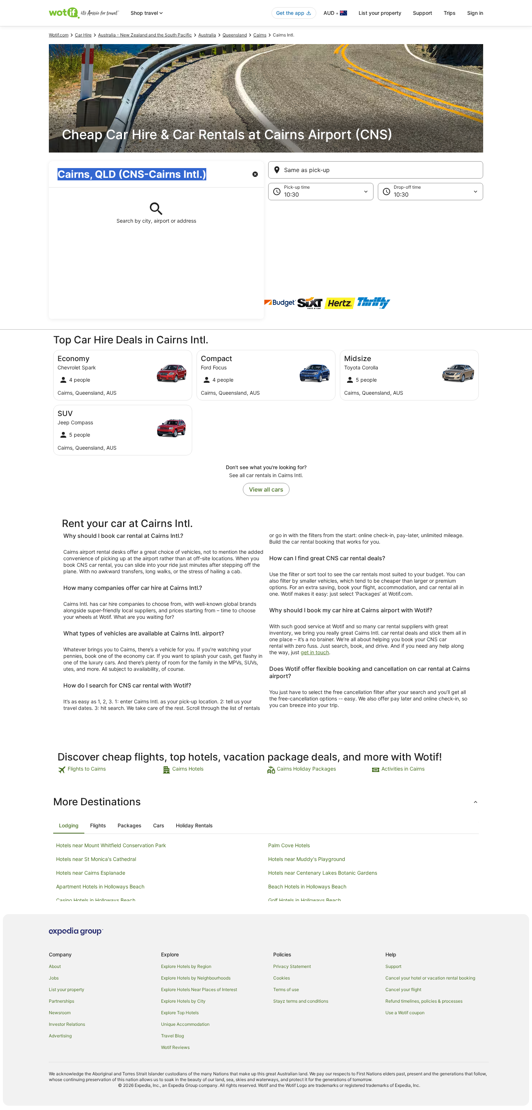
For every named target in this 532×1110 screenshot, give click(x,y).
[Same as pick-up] (375, 170)
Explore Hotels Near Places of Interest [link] (199, 989)
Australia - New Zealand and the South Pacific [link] (145, 35)
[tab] (68, 825)
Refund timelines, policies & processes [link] (424, 1001)
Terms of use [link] (286, 989)
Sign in (475, 13)
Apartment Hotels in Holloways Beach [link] (100, 886)
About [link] (55, 966)
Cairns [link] (259, 35)
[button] (266, 236)
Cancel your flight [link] (403, 989)
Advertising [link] (60, 1035)
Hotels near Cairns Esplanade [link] (90, 873)
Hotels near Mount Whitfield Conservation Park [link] (111, 845)
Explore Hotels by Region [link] (186, 966)
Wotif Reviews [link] (175, 1047)
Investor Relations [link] (67, 1024)
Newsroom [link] (60, 1012)
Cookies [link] (281, 978)
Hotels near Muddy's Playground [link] (306, 859)
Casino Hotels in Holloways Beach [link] (95, 900)
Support (422, 13)
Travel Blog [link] (172, 1035)
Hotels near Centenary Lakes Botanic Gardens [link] (322, 873)
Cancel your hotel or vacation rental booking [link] (430, 978)
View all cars (266, 489)
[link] (109, 770)
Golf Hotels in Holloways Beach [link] (304, 900)
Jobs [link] (54, 978)
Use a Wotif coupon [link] (405, 1012)
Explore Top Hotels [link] (180, 1012)
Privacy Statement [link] (292, 966)
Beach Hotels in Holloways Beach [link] (307, 886)
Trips (450, 13)
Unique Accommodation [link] (185, 1024)
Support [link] (393, 966)
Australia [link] (207, 35)
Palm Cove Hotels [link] (289, 845)
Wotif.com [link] (58, 35)
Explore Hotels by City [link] (183, 1001)
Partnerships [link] (61, 1001)
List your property (380, 13)
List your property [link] (66, 989)
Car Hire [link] (83, 35)
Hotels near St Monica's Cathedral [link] (96, 859)
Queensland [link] (235, 35)
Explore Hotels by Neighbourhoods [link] (196, 978)
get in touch (315, 652)
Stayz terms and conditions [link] (300, 1001)
